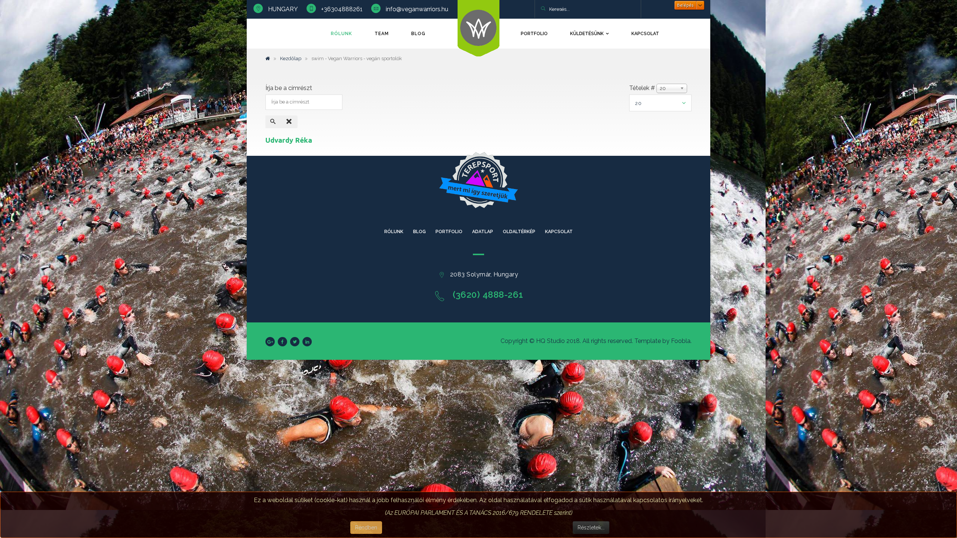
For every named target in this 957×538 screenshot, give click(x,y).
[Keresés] (273, 121)
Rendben (366, 528)
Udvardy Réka (288, 140)
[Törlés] (289, 121)
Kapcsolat (645, 33)
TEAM (382, 33)
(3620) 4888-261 (488, 294)
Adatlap (482, 231)
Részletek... (591, 528)
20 (638, 103)
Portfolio (534, 33)
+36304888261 (342, 9)
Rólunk (341, 33)
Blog (418, 33)
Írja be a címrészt (289, 88)
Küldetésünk (587, 33)
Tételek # (642, 88)
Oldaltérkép (519, 231)
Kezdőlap (290, 58)
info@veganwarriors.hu (417, 9)
